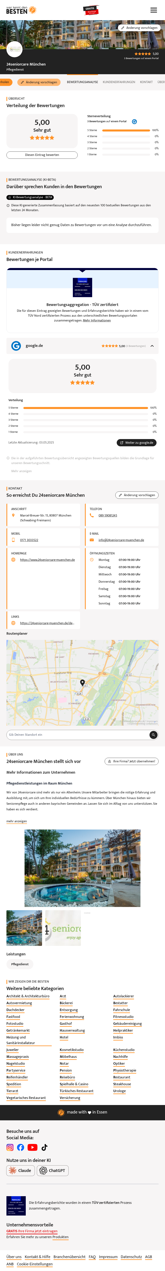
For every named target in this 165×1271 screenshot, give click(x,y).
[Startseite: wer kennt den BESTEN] (21, 10)
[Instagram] (10, 1147)
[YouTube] (32, 1147)
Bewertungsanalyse (82, 82)
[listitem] (28, 996)
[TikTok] (44, 1147)
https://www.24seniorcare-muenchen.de (47, 560)
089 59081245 (108, 515)
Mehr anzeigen (21, 471)
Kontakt (146, 82)
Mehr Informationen (97, 320)
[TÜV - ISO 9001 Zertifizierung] (16, 1206)
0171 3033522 (29, 540)
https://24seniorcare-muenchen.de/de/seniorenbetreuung (47, 623)
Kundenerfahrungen (119, 82)
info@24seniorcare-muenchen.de (121, 540)
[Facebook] (20, 1147)
